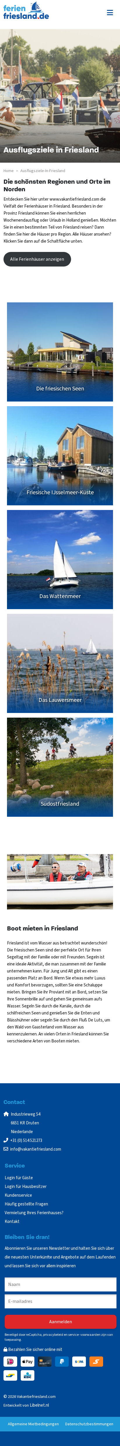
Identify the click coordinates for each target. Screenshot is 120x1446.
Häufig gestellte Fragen (26, 1204)
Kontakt (12, 1222)
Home (8, 171)
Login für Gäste (19, 1178)
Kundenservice (18, 1195)
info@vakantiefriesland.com (35, 1149)
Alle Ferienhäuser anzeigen (37, 259)
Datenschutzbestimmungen (89, 1424)
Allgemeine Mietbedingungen (33, 1424)
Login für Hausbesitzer (26, 1187)
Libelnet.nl (39, 1405)
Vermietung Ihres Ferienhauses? (34, 1213)
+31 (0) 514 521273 (26, 1140)
